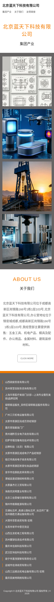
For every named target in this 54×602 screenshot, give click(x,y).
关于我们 (18, 11)
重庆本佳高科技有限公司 (18, 546)
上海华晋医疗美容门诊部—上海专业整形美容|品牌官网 (28, 397)
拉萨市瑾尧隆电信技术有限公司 (22, 440)
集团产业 (6, 11)
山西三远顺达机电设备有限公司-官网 (24, 571)
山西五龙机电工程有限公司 (19, 533)
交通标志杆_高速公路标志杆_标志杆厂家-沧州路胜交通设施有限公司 (27, 512)
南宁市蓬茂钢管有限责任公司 (20, 559)
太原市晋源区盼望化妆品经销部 (22, 466)
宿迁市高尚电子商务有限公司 (20, 459)
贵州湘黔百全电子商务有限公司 (22, 434)
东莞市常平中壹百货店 (17, 527)
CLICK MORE (27, 358)
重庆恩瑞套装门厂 (14, 427)
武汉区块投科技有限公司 (18, 552)
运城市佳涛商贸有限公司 (18, 565)
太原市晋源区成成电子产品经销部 (23, 453)
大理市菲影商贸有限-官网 (18, 520)
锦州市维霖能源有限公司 (18, 504)
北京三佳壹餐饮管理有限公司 (20, 498)
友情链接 (30, 11)
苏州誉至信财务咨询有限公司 (20, 388)
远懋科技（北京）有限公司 (19, 447)
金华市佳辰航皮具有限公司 (19, 472)
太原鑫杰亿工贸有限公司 (18, 485)
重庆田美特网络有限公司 (18, 578)
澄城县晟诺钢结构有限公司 (19, 478)
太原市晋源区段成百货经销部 (20, 421)
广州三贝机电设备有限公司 (19, 415)
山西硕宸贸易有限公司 (17, 382)
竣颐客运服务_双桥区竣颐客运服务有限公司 (27, 407)
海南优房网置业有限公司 (18, 491)
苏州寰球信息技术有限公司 (19, 539)
